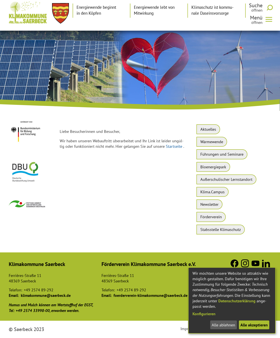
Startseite (174, 146)
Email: (14, 295)
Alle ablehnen (223, 324)
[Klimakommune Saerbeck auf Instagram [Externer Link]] (245, 265)
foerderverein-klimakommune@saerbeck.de (150, 295)
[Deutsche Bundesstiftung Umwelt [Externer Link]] (27, 184)
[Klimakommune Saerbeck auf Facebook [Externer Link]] (234, 265)
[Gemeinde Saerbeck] (60, 13)
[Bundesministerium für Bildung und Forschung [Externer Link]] (27, 145)
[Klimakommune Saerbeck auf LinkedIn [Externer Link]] (266, 265)
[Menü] (270, 19)
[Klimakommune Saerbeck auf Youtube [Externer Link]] (255, 265)
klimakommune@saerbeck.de (46, 295)
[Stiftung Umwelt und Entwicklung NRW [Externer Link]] (27, 209)
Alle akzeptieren (254, 324)
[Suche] (270, 8)
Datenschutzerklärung (237, 300)
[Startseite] (28, 12)
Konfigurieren (203, 313)
